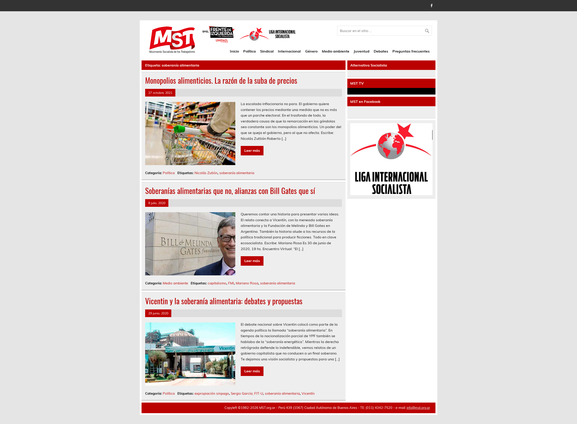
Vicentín (308, 393)
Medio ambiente (335, 51)
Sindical (267, 51)
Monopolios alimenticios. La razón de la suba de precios (221, 80)
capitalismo (217, 283)
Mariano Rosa (247, 283)
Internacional (289, 51)
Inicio (234, 51)
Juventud (361, 51)
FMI (231, 283)
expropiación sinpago (212, 393)
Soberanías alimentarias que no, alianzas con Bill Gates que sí (230, 190)
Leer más (252, 150)
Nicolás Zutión (206, 173)
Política (249, 51)
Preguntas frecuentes (411, 51)
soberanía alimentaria (236, 173)
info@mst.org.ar (418, 408)
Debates (381, 51)
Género (311, 51)
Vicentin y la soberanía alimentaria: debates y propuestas (223, 300)
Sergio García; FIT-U (247, 393)
